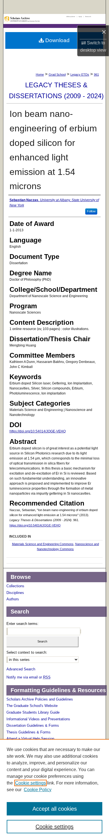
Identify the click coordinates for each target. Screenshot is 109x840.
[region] (54, 789)
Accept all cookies (54, 809)
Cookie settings (30, 783)
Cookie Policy (37, 789)
